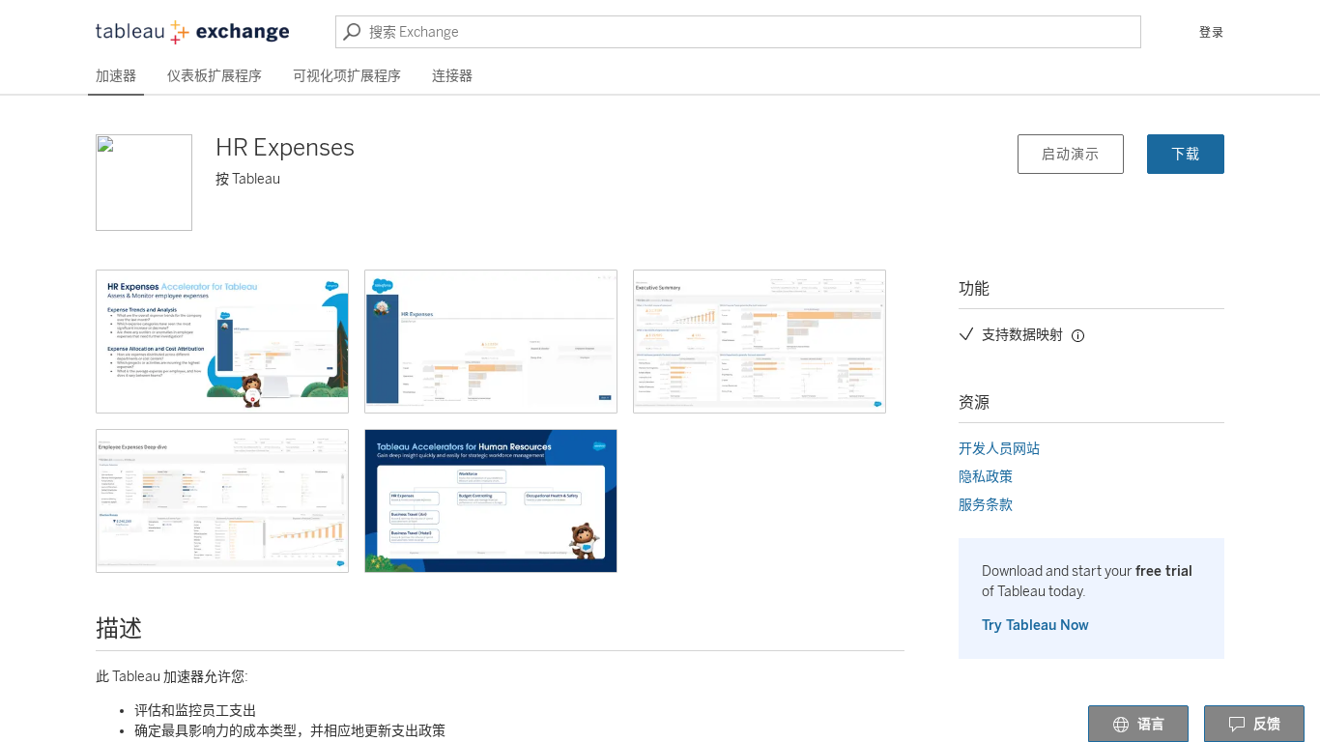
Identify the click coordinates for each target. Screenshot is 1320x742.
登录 (1211, 33)
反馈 (1266, 724)
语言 (1150, 724)
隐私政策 (986, 477)
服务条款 (986, 505)
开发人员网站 (999, 449)
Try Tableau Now (1035, 625)
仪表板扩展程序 (214, 76)
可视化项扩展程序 (347, 76)
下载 (1185, 154)
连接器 (452, 76)
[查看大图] (222, 342)
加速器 (116, 76)
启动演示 (1071, 154)
